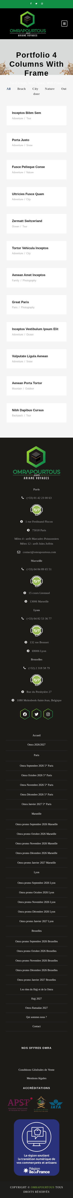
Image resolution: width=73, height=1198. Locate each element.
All (9, 88)
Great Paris (20, 302)
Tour (28, 118)
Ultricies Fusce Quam (28, 194)
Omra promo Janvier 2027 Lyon (36, 921)
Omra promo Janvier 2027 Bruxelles (36, 979)
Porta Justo (20, 140)
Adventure (17, 118)
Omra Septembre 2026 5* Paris (36, 765)
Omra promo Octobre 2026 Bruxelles (36, 951)
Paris (15, 307)
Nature (49, 88)
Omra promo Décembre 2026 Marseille (36, 853)
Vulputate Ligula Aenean (30, 356)
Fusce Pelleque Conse (28, 167)
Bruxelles (37, 930)
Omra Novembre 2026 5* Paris (36, 785)
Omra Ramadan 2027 (36, 1007)
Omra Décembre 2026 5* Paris (36, 794)
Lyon (36, 872)
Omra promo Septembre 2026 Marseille (37, 824)
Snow (29, 145)
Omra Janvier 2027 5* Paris (36, 804)
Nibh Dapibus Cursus (28, 410)
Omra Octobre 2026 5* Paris (36, 775)
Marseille (36, 813)
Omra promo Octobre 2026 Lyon (36, 892)
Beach (21, 88)
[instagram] (42, 3)
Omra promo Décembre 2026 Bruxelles (36, 970)
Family (15, 280)
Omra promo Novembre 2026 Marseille (36, 843)
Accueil (37, 735)
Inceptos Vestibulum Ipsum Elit (35, 329)
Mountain (17, 388)
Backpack (17, 415)
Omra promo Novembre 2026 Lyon (36, 902)
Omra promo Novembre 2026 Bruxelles (37, 960)
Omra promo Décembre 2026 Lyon (36, 911)
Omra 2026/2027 (36, 744)
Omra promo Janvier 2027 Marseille (36, 862)
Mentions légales (36, 1078)
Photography (29, 280)
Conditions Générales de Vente (36, 1069)
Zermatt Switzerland (27, 221)
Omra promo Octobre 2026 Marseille (36, 833)
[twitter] (36, 3)
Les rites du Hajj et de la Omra (36, 989)
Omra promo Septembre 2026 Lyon (36, 882)
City (35, 88)
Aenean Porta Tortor (27, 383)
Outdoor (29, 388)
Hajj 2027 (36, 998)
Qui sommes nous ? (36, 1017)
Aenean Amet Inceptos (28, 275)
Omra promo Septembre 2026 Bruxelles (36, 941)
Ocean (15, 226)
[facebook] (30, 3)
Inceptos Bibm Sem (26, 113)
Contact (37, 1026)
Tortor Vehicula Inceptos (30, 248)
